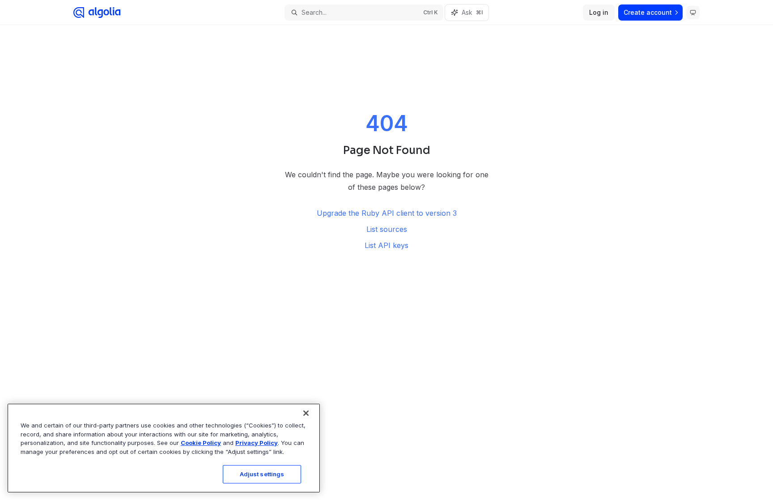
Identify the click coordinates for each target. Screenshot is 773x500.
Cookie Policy (201, 442)
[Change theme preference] (693, 12)
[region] (163, 448)
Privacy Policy (256, 442)
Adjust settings (262, 474)
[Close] (306, 413)
